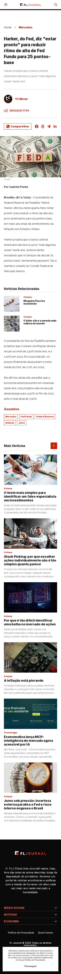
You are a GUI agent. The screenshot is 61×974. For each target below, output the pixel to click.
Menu (6, 5)
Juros (22, 423)
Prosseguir (31, 966)
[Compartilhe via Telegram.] (49, 126)
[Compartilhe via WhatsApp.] (17, 126)
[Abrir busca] (55, 4)
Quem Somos (45, 933)
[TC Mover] (8, 99)
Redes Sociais (14, 907)
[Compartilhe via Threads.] (43, 126)
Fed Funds (26, 416)
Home (8, 27)
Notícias (10, 914)
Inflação (9, 423)
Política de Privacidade (21, 933)
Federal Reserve (45, 416)
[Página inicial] (30, 853)
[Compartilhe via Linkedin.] (55, 126)
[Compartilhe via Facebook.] (36, 126)
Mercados (25, 27)
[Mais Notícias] (54, 445)
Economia (11, 921)
